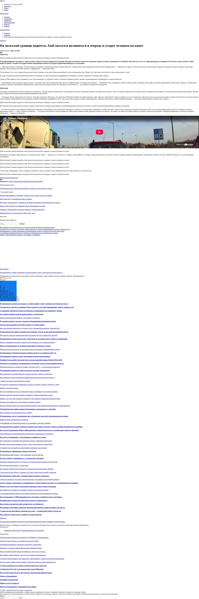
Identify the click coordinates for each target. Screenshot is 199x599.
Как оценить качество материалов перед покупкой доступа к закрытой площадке (28, 335)
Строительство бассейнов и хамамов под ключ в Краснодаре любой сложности (28, 472)
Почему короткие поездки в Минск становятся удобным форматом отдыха (26, 395)
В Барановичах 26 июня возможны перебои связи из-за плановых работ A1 (28, 353)
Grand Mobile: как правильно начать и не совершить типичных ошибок (25, 423)
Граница (3, 40)
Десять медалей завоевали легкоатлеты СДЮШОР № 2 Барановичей (24, 537)
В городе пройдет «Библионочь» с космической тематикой (22, 458)
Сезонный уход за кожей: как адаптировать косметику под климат (23, 448)
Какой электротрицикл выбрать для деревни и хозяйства (20, 235)
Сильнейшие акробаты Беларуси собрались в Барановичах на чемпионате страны (29, 233)
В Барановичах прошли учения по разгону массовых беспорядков (25, 370)
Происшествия (9, 22)
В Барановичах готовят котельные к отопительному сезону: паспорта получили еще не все (32, 231)
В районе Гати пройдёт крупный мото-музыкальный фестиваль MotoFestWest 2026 (31, 360)
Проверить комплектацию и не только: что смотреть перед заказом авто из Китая (28, 462)
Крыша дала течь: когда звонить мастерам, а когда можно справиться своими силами (30, 399)
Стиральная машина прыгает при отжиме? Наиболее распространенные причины (29, 493)
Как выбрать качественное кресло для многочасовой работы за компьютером (27, 227)
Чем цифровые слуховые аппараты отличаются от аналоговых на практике (26, 434)
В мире (6, 26)
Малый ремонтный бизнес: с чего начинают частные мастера (21, 455)
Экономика (8, 19)
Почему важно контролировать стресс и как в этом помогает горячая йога (26, 444)
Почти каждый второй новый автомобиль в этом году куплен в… (23, 551)
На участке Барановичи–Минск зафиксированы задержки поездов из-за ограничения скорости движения (39, 430)
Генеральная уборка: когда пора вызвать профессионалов (20, 402)
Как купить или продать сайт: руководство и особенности (21, 504)
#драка (9, 178)
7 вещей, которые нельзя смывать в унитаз (15, 381)
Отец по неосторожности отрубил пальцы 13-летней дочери (22, 325)
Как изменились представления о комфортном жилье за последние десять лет (27, 377)
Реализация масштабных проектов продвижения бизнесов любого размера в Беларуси (32, 507)
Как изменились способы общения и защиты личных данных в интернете (26, 374)
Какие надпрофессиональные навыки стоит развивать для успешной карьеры (27, 342)
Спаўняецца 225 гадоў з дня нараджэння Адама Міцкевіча (22, 569)
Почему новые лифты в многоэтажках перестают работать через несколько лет (28, 562)
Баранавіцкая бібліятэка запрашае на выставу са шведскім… (21, 544)
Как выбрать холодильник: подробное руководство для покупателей (24, 490)
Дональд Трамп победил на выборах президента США (19, 541)
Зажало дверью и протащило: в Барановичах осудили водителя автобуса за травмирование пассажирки (39, 483)
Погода (6, 24)
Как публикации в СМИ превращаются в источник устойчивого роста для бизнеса (31, 497)
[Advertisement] (62, 252)
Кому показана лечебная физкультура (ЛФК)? (16, 413)
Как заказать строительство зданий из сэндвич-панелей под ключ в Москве (26, 469)
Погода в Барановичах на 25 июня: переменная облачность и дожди (25, 346)
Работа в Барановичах (8, 576)
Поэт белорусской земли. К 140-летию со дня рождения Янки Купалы (26, 573)
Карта (6, 10)
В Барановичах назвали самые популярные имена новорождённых (25, 356)
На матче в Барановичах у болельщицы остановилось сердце (23, 437)
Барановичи (4, 13)
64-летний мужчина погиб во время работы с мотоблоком (21, 314)
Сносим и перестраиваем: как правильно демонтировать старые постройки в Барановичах (32, 559)
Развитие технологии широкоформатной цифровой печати (21, 548)
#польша (15, 178)
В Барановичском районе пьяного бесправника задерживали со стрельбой (28, 409)
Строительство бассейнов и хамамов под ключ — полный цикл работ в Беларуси (30, 511)
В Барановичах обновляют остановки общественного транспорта (24, 476)
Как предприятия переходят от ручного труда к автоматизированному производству (30, 328)
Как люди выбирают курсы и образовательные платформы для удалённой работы (29, 391)
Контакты (7, 6)
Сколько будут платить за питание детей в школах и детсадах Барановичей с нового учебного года (35, 229)
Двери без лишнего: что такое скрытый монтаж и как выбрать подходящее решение (29, 479)
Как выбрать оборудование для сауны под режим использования (23, 555)
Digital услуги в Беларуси (9, 583)
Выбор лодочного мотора (9, 388)
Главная (7, 17)
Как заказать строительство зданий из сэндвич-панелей (20, 514)
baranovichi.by (5, 30)
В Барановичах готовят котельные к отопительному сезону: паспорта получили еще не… (31, 272)
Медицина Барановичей (9, 580)
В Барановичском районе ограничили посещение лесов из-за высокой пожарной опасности (34, 332)
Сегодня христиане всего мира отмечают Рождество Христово (23, 566)
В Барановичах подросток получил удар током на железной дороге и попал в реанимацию (33, 339)
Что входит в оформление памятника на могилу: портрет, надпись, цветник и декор (29, 384)
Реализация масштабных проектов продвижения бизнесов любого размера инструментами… (33, 522)
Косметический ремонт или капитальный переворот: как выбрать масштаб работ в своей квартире (35, 406)
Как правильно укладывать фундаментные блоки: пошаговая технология (26, 441)
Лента (6, 8)
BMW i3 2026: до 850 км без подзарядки (14, 420)
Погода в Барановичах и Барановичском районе (18, 587)
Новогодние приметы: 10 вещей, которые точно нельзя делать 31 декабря (26, 195)
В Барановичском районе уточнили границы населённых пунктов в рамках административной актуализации (41, 427)
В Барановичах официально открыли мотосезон (18, 451)
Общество (7, 21)
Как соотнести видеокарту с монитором (14, 465)
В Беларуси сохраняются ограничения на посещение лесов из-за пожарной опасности (32, 363)
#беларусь (3, 178)
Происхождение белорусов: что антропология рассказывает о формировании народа (30, 349)
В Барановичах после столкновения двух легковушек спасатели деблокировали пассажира (34, 416)
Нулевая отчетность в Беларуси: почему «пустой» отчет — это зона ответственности (30, 367)
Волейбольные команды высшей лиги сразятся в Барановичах (23, 500)
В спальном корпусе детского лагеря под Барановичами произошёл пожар (28, 321)
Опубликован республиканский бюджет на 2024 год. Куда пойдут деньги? (26, 188)
